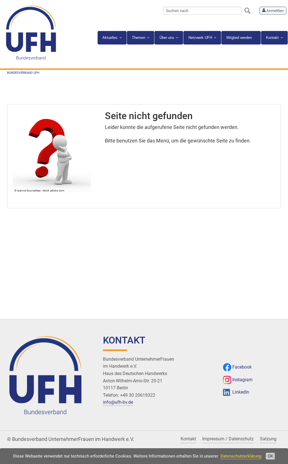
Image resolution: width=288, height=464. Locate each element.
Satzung (268, 438)
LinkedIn (240, 392)
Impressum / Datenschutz (228, 438)
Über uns (166, 37)
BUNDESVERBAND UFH (23, 73)
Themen (138, 37)
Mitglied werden (239, 37)
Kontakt (272, 37)
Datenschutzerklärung (240, 456)
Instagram (242, 379)
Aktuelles (110, 37)
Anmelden (275, 10)
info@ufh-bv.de (118, 402)
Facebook (242, 367)
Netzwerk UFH (200, 37)
